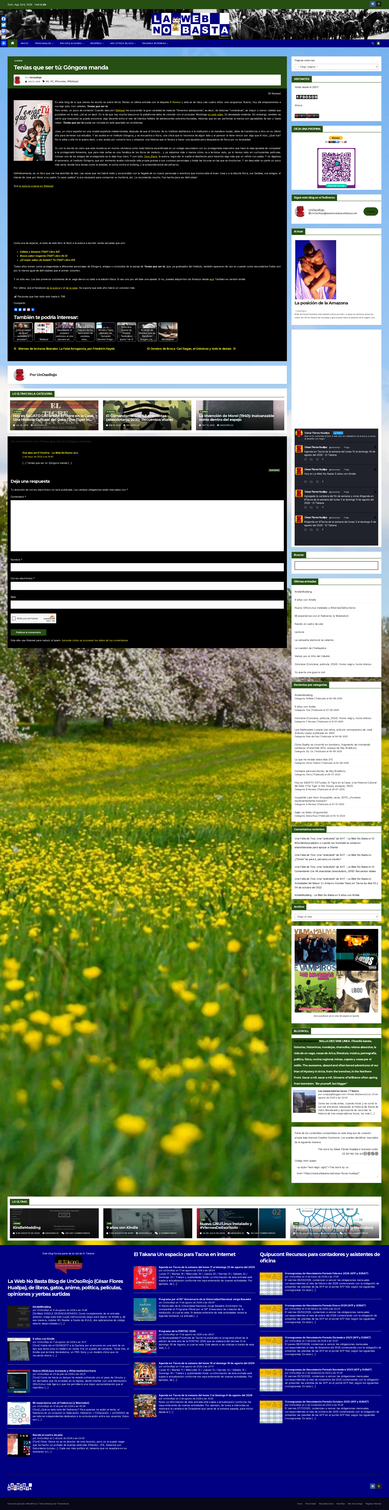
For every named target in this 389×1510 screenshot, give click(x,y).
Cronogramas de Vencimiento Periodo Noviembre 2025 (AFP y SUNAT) (328, 1369)
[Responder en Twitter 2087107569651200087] (306, 459)
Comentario (18, 496)
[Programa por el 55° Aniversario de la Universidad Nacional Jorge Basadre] (145, 1309)
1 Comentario (300, 311)
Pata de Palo (312, 736)
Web (13, 597)
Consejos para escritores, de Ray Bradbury (320, 771)
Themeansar (63, 1503)
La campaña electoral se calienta (314, 640)
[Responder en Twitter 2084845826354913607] (306, 530)
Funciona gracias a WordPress (23, 1503)
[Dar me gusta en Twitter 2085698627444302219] (318, 482)
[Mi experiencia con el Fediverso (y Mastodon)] (18, 1413)
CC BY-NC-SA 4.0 (352, 1153)
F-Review (311, 721)
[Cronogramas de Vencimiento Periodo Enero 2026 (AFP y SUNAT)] (271, 1315)
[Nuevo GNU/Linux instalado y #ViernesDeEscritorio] (18, 1380)
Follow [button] (371, 211)
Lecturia (299, 631)
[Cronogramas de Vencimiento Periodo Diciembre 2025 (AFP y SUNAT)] (271, 1347)
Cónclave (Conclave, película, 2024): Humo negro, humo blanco (333, 664)
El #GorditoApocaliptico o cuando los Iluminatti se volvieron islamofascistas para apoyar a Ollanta (334, 843)
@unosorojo (334, 447)
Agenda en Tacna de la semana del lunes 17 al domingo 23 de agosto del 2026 (207, 1267)
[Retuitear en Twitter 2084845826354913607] (312, 530)
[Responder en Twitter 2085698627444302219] (306, 482)
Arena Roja (311, 816)
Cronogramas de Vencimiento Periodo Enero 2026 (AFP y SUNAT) (325, 1305)
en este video (215, 114)
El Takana (145, 1254)
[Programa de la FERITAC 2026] (145, 1341)
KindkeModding (304, 695)
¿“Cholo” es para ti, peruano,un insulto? (318, 859)
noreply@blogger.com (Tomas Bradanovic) (345, 1094)
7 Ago (346, 469)
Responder (274, 470)
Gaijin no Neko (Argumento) (311, 812)
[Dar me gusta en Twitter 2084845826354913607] (318, 530)
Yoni (308, 710)
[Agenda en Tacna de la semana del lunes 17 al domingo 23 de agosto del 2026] (145, 1277)
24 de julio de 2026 (214, 1233)
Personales (43, 43)
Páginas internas (154, 43)
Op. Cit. (310, 751)
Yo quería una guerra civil (310, 672)
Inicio (24, 43)
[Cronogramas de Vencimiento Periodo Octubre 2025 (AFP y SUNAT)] (271, 1411)
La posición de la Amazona (321, 302)
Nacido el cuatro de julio (309, 623)
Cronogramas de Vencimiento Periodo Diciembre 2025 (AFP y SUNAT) (328, 1337)
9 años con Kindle (305, 599)
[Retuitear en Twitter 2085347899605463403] (312, 507)
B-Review (18, 61)
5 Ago (346, 517)
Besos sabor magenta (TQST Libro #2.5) (43, 255)
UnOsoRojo (35, 77)
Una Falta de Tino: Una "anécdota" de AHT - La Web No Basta (331, 838)
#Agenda (365, 496)
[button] (373, 43)
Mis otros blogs (122, 43)
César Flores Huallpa (316, 447)
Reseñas (96, 43)
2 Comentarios (168, 1233)
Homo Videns (313, 763)
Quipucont (272, 1254)
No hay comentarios (78, 1233)
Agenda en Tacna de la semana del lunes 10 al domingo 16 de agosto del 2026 (207, 1363)
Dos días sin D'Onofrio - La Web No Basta (47, 452)
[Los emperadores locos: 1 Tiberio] (304, 1101)
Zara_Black (150, 156)
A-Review (311, 804)
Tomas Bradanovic (306, 1041)
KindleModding (303, 591)
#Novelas (60, 81)
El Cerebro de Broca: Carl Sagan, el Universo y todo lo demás (189, 348)
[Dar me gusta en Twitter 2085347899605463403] (318, 507)
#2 (47, 81)
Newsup (49, 1503)
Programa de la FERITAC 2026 (177, 1331)
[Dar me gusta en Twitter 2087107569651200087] (318, 459)
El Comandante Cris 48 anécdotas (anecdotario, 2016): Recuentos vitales (139, 418)
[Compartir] (4, 43)
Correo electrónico (23, 578)
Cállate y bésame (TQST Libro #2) (40, 251)
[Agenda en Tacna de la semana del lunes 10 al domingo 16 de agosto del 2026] (145, 1373)
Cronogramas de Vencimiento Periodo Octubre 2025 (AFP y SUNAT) (327, 1401)
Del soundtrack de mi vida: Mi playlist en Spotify (336, 1016)
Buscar (299, 555)
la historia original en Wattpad (36, 186)
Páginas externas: (305, 60)
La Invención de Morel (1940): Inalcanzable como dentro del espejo (236, 418)
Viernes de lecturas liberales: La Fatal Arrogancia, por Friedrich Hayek (66, 348)
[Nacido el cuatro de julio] (18, 1445)
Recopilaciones (71, 43)
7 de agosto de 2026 (121, 1233)
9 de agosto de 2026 (28, 1233)
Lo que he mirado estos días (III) (314, 759)
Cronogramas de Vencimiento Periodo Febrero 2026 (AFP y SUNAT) (326, 1273)
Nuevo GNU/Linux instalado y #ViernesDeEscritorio (325, 607)
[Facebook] (4, 19)
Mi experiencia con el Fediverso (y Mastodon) (322, 615)
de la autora (53, 287)
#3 (51, 81)
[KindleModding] (18, 1316)
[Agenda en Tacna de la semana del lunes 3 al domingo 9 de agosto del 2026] (145, 1405)
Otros (309, 774)
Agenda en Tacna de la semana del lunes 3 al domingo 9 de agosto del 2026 (205, 1395)
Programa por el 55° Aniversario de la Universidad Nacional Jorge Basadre (205, 1299)
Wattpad (120, 110)
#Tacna (308, 499)
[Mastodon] (4, 31)
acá (212, 279)
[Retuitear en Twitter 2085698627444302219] (312, 482)
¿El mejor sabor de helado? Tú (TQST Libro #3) (47, 259)
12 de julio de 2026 (307, 1233)
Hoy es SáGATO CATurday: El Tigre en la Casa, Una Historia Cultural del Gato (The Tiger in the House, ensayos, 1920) (53, 420)
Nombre (16, 559)
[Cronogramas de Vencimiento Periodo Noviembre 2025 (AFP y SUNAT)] (271, 1379)
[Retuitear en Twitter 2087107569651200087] (312, 459)
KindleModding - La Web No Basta (314, 895)
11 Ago (346, 447)
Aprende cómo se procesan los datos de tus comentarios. (95, 640)
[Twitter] (4, 25)
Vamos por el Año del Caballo (312, 656)
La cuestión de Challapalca (310, 648)
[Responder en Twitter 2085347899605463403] (306, 507)
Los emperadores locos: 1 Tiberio (338, 1090)
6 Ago (346, 492)
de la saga (71, 287)
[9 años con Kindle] (18, 1349)
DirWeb (310, 698)
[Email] (4, 37)
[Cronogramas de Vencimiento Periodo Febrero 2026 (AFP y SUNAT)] (271, 1283)
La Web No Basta (27, 1281)
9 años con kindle (305, 706)
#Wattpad (72, 81)
